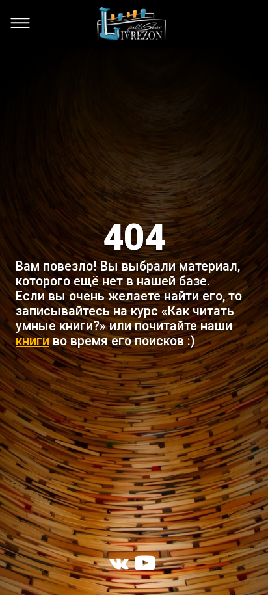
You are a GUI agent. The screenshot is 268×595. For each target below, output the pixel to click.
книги (32, 341)
